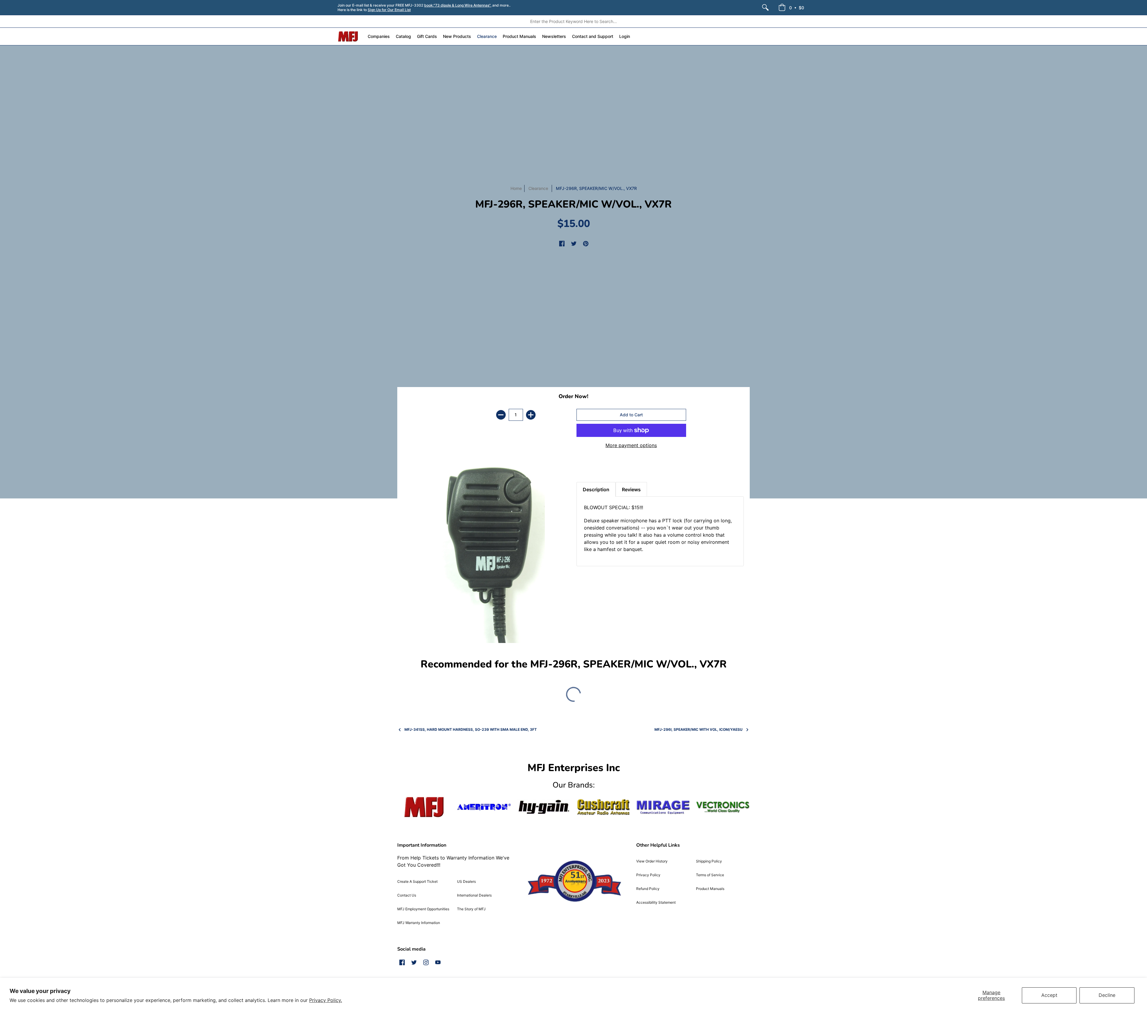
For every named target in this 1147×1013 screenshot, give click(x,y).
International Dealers (474, 895)
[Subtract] (501, 415)
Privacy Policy (648, 875)
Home (516, 188)
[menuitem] (765, 7)
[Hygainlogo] (544, 807)
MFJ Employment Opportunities (423, 909)
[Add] (531, 415)
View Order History (652, 861)
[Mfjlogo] (424, 807)
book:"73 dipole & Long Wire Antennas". (457, 5)
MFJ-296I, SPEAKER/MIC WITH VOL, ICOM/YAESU (698, 729)
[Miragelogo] (663, 807)
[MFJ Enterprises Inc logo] (348, 36)
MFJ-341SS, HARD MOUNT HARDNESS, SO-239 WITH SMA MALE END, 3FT (470, 729)
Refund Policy (648, 888)
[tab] (586, 467)
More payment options (631, 445)
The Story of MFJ (471, 909)
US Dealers (466, 881)
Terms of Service (710, 875)
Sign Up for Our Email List (389, 9)
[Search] (765, 7)
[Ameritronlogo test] (484, 807)
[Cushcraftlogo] (603, 807)
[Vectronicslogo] (723, 807)
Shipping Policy (709, 861)
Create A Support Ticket (417, 881)
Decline (1107, 995)
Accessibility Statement (656, 902)
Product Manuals (710, 888)
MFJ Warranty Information (418, 922)
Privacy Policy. (325, 1000)
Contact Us (406, 895)
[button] (791, 7)
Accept (1049, 995)
